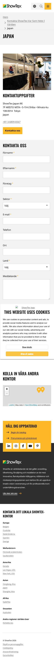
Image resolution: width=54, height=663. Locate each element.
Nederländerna (9, 534)
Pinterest (37, 446)
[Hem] (12, 6)
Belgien (6, 526)
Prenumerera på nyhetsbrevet (24, 438)
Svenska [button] (34, 6)
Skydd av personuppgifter (13, 644)
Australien (7, 612)
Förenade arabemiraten (12, 552)
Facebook (23, 446)
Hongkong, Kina (9, 584)
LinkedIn (9, 446)
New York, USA (9, 573)
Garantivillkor (8, 655)
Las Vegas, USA (9, 570)
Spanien (6, 538)
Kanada (6, 566)
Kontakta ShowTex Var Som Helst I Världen (26, 22)
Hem (5, 17)
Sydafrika (6, 602)
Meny (47, 6)
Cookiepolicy (8, 648)
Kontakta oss (12, 130)
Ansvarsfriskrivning (10, 651)
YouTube (30, 446)
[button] (41, 6)
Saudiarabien (8, 555)
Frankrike (6, 530)
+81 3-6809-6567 (11, 121)
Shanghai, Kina (9, 591)
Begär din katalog (18, 432)
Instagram (16, 446)
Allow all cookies (27, 353)
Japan (5, 587)
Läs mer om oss (10, 493)
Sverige (6, 541)
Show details (27, 347)
